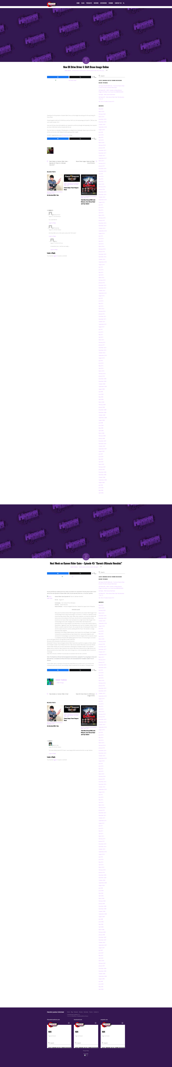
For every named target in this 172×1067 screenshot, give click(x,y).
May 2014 (101, 241)
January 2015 (102, 220)
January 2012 (102, 314)
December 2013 (102, 254)
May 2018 (101, 137)
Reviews (96, 3)
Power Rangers (70, 184)
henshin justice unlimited (84, 70)
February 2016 (102, 186)
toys (103, 70)
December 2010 (102, 347)
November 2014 (102, 225)
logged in (55, 256)
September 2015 (103, 199)
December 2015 (102, 192)
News (65, 184)
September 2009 (103, 386)
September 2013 (103, 262)
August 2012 (102, 295)
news (100, 70)
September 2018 (103, 127)
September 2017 (103, 158)
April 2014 (101, 243)
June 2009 (101, 394)
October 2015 (102, 197)
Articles (49, 191)
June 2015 (101, 207)
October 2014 (102, 228)
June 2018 (101, 135)
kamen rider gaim (94, 567)
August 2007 (102, 451)
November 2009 (102, 381)
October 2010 (102, 352)
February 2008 (102, 435)
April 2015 (101, 212)
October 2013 (102, 259)
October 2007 (102, 446)
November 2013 (102, 256)
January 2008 (102, 438)
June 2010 (101, 363)
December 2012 (102, 285)
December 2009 (102, 378)
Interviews (103, 3)
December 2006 (102, 472)
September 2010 (103, 355)
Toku (65, 185)
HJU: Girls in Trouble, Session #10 (106, 101)
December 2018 (102, 119)
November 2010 (102, 350)
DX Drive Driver (75, 70)
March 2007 (101, 464)
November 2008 (102, 412)
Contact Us (118, 3)
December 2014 (102, 223)
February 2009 (102, 404)
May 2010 (101, 365)
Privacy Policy (86, 1050)
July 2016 (101, 173)
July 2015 (101, 205)
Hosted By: (86, 1053)
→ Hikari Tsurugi (59, 682)
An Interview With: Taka (53, 195)
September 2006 (103, 480)
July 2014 (101, 236)
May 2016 (101, 179)
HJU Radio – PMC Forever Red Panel (107, 94)
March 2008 (101, 433)
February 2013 (102, 280)
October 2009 (102, 384)
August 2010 (102, 358)
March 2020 (101, 111)
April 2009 (101, 399)
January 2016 (102, 189)
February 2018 (102, 145)
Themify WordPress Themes (82, 1016)
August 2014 (102, 233)
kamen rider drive (95, 70)
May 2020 (101, 109)
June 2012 (101, 301)
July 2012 (101, 298)
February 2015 (102, 218)
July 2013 (101, 267)
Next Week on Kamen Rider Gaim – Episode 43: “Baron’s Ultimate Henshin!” (59, 163)
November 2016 (102, 171)
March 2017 (101, 160)
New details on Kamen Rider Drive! (58, 694)
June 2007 (101, 456)
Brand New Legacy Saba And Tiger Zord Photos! (85, 162)
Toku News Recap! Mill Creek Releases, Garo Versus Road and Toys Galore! (88, 202)
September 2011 (103, 324)
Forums (111, 3)
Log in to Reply (52, 223)
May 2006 (101, 490)
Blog (82, 3)
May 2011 (101, 334)
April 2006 (101, 493)
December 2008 (102, 409)
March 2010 (101, 371)
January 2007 (102, 469)
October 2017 (102, 155)
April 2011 (101, 337)
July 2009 (101, 391)
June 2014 (101, 238)
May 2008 (101, 428)
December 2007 (102, 441)
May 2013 (101, 272)
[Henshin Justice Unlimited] (52, 6)
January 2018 (102, 147)
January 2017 (102, 166)
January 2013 (102, 282)
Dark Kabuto (68, 70)
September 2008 (103, 417)
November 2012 (102, 288)
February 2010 (102, 373)
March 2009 (101, 402)
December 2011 (102, 316)
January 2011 (102, 345)
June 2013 (101, 269)
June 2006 (101, 487)
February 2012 (102, 311)
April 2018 (101, 140)
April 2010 (101, 368)
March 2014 (101, 246)
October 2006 (102, 477)
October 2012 (102, 290)
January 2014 (102, 251)
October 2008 (102, 415)
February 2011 (102, 342)
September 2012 (103, 293)
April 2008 (101, 430)
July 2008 (101, 422)
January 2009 (102, 407)
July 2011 (101, 329)
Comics (65, 183)
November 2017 (102, 153)
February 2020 (102, 114)
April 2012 (101, 306)
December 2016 (102, 168)
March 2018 (101, 142)
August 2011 (102, 326)
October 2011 (102, 321)
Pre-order (76, 184)
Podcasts (89, 3)
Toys (53, 193)
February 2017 (102, 163)
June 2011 (101, 332)
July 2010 (101, 360)
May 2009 (101, 397)
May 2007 (101, 459)
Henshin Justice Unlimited (56, 191)
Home (78, 3)
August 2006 (102, 482)
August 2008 (102, 420)
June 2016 (101, 176)
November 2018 (102, 122)
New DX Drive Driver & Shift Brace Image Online (86, 67)
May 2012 (101, 303)
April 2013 (101, 275)
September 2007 (103, 448)
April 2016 (101, 181)
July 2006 (101, 485)
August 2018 (102, 129)
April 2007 (101, 461)
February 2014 (102, 249)
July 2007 (101, 454)
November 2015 (102, 194)
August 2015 (102, 202)
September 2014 (103, 231)
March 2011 (101, 339)
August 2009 (102, 389)
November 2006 (102, 474)
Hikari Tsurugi (74, 567)
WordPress (74, 1016)
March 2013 (101, 277)
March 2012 (101, 308)
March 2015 (101, 215)
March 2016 (101, 184)
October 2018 (102, 124)
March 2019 (101, 116)
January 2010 (102, 376)
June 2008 (101, 425)
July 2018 (101, 132)
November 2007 (102, 443)
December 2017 (102, 150)
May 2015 (101, 210)
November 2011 (102, 319)
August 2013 (102, 264)
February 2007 (102, 467)
